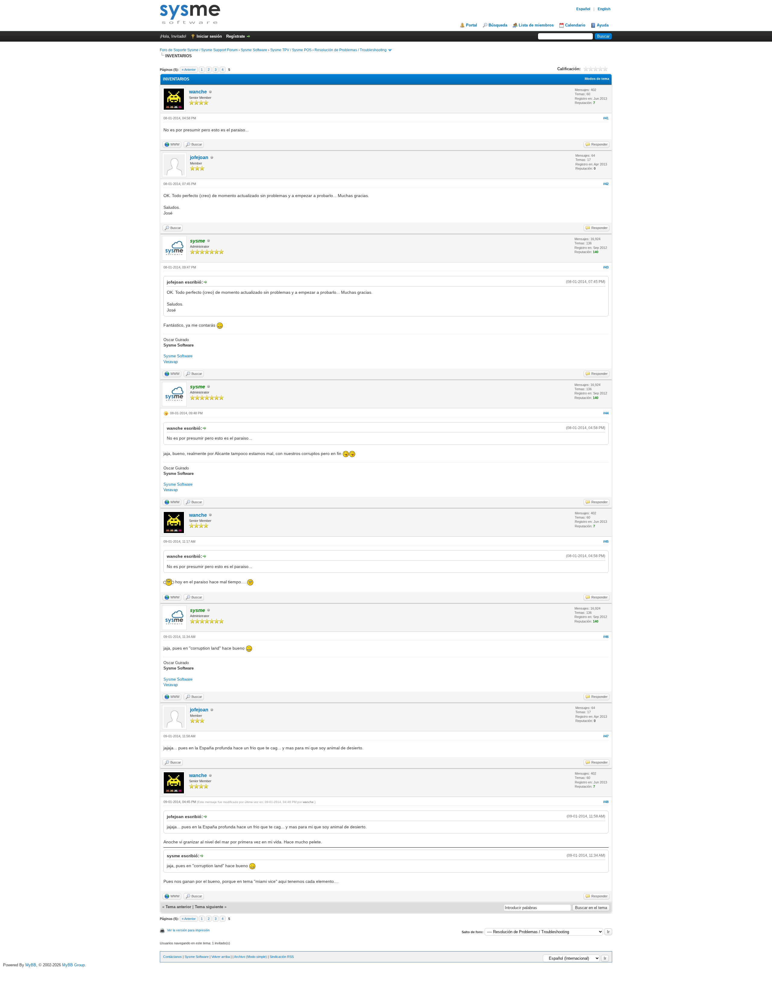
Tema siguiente (209, 907)
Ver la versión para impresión (188, 930)
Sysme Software (254, 50)
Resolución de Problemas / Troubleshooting (351, 50)
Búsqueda (498, 25)
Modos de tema (597, 78)
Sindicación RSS (282, 956)
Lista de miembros (536, 25)
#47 (606, 736)
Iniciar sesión (209, 36)
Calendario (575, 25)
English (604, 9)
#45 (606, 541)
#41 (606, 118)
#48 (606, 802)
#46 (606, 636)
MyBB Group (73, 965)
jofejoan (199, 157)
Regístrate (235, 36)
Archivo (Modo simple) (250, 956)
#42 (606, 184)
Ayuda (603, 25)
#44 (606, 413)
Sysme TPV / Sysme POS (291, 50)
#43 (606, 267)
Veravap (170, 361)
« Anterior (189, 69)
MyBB (30, 965)
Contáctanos (172, 956)
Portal (471, 25)
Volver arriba (220, 956)
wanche (198, 91)
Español (583, 9)
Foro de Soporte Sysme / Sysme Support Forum (199, 50)
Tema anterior (178, 907)
